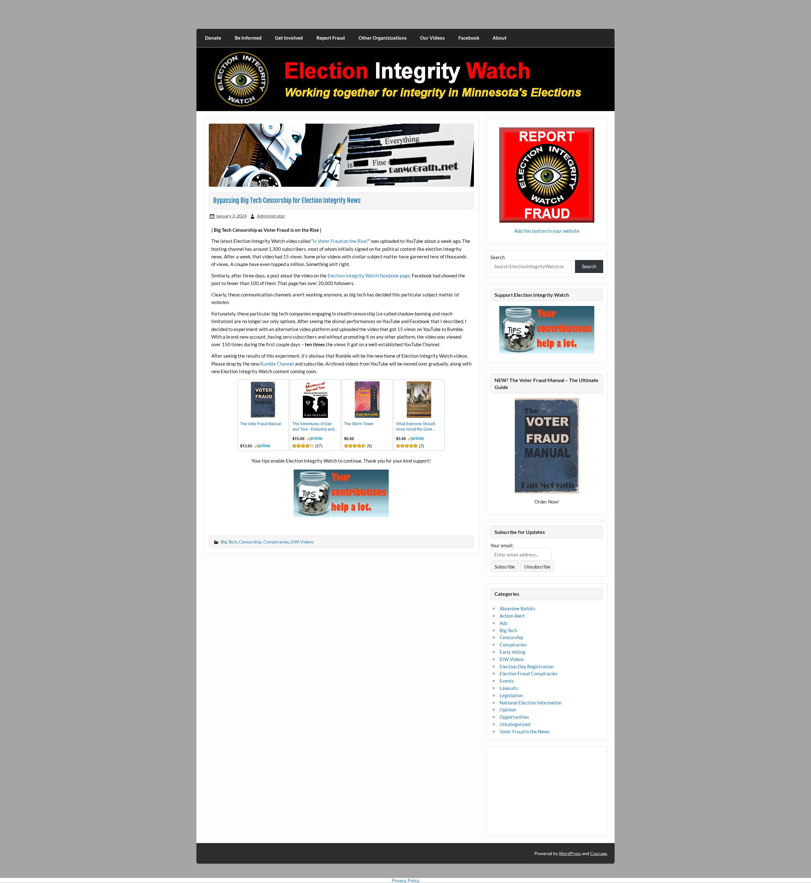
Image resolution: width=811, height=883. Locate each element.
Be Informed (248, 38)
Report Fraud (330, 38)
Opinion (508, 709)
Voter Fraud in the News (525, 731)
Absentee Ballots (517, 608)
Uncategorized (515, 724)
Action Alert (512, 616)
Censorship (250, 541)
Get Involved (289, 38)
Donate (213, 38)
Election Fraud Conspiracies (529, 673)
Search (497, 257)
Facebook (468, 38)
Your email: (502, 545)
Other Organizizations (383, 38)
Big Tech (229, 541)
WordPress (570, 853)
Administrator (271, 215)
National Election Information (530, 702)
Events (507, 681)
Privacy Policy (405, 880)
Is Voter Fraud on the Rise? (340, 241)
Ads (504, 623)
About (500, 38)
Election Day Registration (526, 666)
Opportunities (514, 717)
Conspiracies (276, 541)
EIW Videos (302, 541)
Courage (598, 853)
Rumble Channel (277, 364)
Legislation (511, 695)
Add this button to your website (546, 231)
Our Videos (432, 38)
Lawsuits (509, 688)
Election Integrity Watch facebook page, (369, 275)
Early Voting (512, 652)
